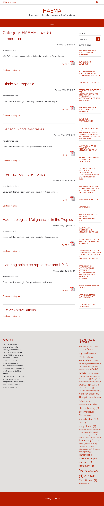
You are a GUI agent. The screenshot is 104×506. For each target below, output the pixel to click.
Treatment (86, 465)
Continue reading (11, 70)
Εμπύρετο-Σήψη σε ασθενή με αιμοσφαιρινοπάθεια (88, 148)
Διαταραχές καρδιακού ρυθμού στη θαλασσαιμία (89, 159)
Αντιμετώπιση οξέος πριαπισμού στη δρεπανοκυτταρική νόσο (88, 217)
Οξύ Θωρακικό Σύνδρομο (85, 63)
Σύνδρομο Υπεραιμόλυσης (86, 120)
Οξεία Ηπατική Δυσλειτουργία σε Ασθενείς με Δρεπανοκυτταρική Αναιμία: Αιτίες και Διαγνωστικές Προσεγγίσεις (87, 272)
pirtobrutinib (96, 437)
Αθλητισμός (84, 207)
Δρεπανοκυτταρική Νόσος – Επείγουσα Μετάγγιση (87, 110)
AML (91, 357)
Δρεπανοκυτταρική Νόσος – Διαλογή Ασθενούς (87, 53)
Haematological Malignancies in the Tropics (38, 220)
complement (90, 381)
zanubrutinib (84, 484)
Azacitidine (86, 360)
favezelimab (94, 385)
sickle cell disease (91, 444)
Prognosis (86, 440)
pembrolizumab (84, 437)
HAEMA (52, 10)
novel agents (85, 432)
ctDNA (98, 381)
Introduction (12, 39)
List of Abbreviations (19, 310)
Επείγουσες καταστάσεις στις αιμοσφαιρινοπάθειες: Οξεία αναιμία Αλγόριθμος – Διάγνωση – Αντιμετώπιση (90, 95)
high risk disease (89, 393)
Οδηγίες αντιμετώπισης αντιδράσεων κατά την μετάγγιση (89, 241)
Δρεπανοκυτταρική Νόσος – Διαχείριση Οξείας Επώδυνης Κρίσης (90, 73)
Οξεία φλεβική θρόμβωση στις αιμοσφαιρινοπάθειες (88, 230)
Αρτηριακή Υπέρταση (88, 200)
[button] (52, 23)
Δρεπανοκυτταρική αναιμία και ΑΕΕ (87, 296)
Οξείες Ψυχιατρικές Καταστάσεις (88, 305)
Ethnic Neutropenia (18, 84)
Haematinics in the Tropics (24, 174)
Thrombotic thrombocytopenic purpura (89, 458)
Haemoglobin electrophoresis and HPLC (35, 265)
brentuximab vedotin (86, 366)
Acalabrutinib (84, 346)
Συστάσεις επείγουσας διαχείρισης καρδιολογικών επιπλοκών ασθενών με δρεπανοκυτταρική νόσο (89, 174)
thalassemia (83, 446)
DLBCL (84, 384)
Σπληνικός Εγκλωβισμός (89, 83)
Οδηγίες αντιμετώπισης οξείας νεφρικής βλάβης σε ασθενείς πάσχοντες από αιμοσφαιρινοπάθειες (90, 255)
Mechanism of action (86, 429)
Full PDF (65, 64)
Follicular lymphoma (86, 388)
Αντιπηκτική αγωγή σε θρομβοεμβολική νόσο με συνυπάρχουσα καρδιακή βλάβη (89, 189)
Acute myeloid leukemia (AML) (88, 353)
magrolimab (87, 426)
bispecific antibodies (94, 364)
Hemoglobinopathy (94, 390)
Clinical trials (86, 379)
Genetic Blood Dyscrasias (23, 129)
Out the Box (55, 499)
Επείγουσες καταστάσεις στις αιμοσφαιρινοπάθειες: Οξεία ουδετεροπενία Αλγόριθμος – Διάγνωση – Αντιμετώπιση (90, 133)
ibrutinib (86, 401)
